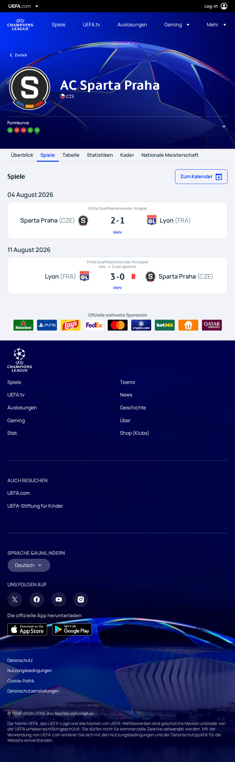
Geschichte (133, 407)
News (126, 394)
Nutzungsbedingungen (29, 670)
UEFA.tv (15, 394)
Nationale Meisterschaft (170, 155)
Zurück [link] (21, 55)
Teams (127, 382)
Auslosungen (22, 407)
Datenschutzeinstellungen (33, 691)
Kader (127, 155)
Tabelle (71, 155)
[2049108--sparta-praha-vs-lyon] (117, 220)
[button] (176, 24)
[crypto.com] (141, 325)
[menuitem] (60, 24)
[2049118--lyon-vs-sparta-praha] (117, 275)
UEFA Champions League (20, 24)
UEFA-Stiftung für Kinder (35, 505)
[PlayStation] (47, 325)
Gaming (16, 420)
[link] (58, 24)
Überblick (22, 155)
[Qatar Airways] (212, 325)
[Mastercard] (118, 325)
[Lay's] (70, 325)
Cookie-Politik (20, 681)
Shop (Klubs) (134, 433)
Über (125, 420)
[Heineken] (23, 325)
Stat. (12, 433)
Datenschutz (20, 660)
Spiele (47, 155)
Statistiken (100, 155)
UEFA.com (18, 493)
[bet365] (165, 325)
